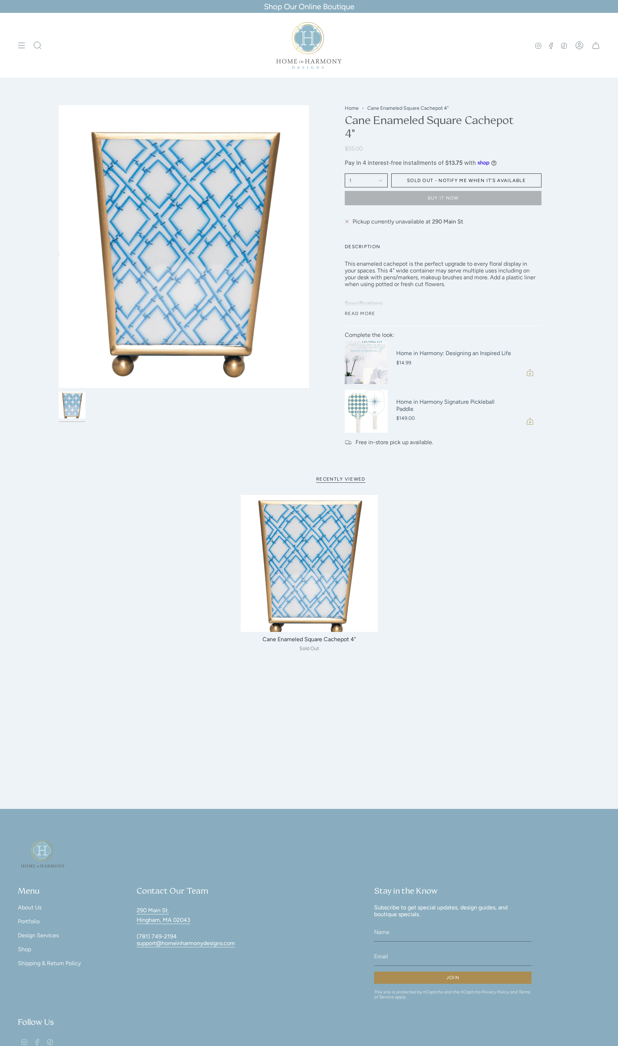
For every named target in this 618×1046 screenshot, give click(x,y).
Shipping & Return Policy (49, 963)
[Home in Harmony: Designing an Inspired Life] (366, 362)
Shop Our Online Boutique (309, 6)
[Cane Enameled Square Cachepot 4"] (309, 563)
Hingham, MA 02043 (163, 920)
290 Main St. (153, 910)
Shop (24, 949)
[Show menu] (21, 45)
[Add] (530, 372)
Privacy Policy (495, 992)
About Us (29, 907)
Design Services (38, 935)
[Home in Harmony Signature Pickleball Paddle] (366, 411)
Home (352, 108)
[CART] (596, 45)
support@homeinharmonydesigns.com (186, 943)
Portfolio (29, 921)
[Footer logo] (43, 855)
